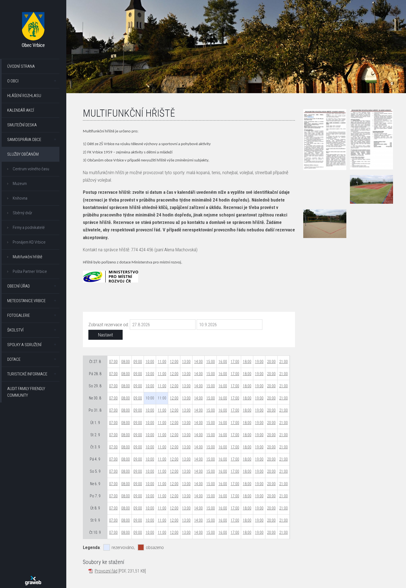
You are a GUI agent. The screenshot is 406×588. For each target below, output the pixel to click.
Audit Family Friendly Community (26, 392)
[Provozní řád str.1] (324, 139)
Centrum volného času (31, 168)
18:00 (247, 361)
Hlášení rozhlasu (24, 95)
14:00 (198, 361)
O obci (13, 81)
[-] (371, 189)
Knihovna (20, 198)
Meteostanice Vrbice (26, 300)
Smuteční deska (22, 124)
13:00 (186, 361)
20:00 (271, 361)
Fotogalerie (18, 315)
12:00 (174, 361)
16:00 (222, 361)
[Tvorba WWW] (33, 580)
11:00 (162, 361)
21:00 (283, 361)
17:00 (235, 361)
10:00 (150, 361)
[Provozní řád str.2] (371, 139)
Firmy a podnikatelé (29, 227)
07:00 (113, 361)
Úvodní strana (21, 66)
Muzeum (20, 183)
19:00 (259, 361)
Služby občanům (23, 154)
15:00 (210, 361)
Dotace (13, 359)
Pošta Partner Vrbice (30, 271)
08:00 (125, 361)
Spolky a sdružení (24, 344)
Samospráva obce (24, 139)
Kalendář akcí (20, 110)
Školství (15, 330)
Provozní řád (106, 571)
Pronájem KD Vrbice (29, 242)
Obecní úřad (18, 286)
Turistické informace (27, 374)
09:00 (137, 361)
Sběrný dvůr (22, 212)
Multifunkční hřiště (27, 256)
